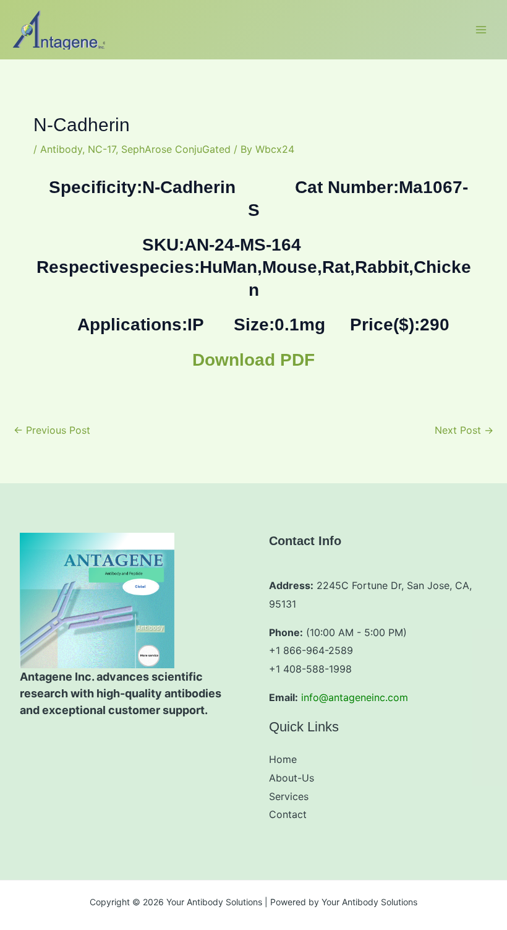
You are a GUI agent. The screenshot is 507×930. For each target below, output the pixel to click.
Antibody (61, 149)
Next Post (464, 430)
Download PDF (253, 359)
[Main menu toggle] (481, 29)
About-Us (291, 778)
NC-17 (102, 149)
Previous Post (52, 430)
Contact (288, 814)
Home (283, 759)
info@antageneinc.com (354, 697)
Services (289, 796)
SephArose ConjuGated (176, 149)
